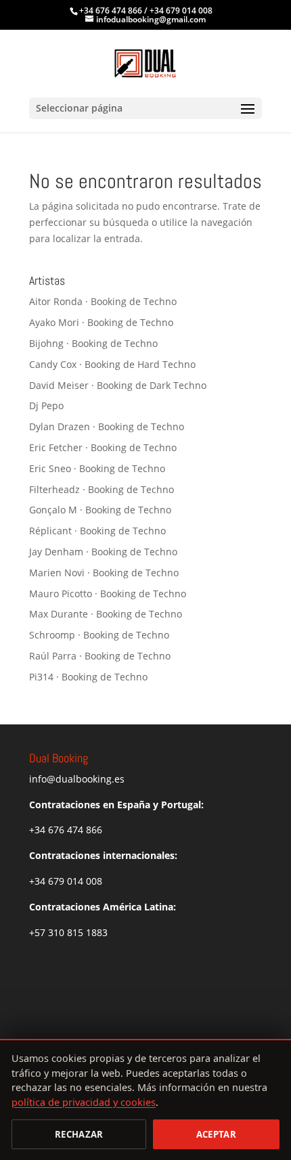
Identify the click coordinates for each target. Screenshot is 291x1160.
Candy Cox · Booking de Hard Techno (112, 364)
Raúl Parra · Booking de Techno (100, 655)
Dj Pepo (46, 405)
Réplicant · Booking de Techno (97, 530)
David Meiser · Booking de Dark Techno (117, 385)
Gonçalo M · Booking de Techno (100, 509)
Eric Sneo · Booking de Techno (97, 468)
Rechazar (79, 1134)
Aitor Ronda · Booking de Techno (103, 301)
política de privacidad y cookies (84, 1102)
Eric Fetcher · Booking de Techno (103, 447)
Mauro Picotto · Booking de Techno (107, 593)
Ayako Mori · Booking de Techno (101, 322)
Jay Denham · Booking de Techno (103, 551)
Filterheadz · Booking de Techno (101, 489)
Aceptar (216, 1134)
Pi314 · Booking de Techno (88, 676)
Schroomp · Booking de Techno (99, 634)
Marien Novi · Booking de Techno (104, 572)
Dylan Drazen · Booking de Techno (106, 426)
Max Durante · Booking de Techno (105, 613)
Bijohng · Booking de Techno (93, 343)
